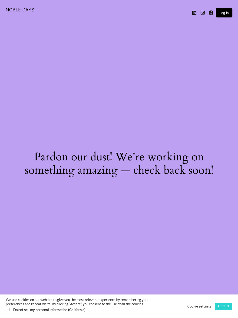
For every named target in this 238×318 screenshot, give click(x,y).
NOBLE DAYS (20, 10)
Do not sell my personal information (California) (49, 310)
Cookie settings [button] (199, 306)
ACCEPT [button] (223, 306)
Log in (224, 13)
